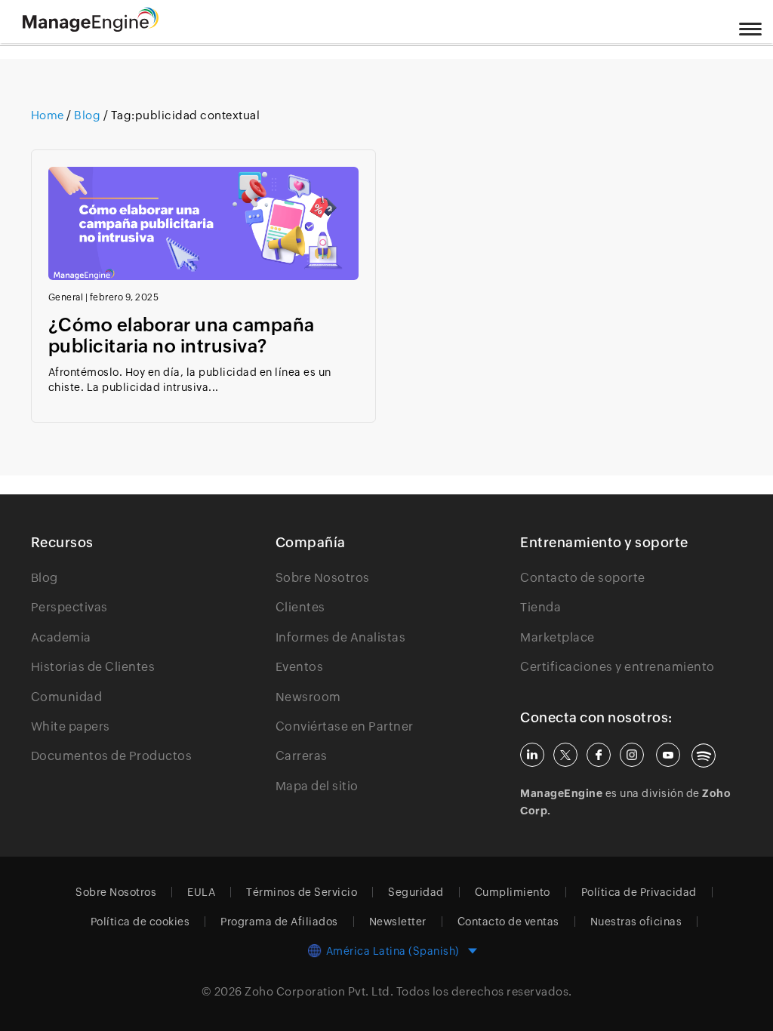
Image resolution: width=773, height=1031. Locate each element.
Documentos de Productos (111, 756)
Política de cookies (140, 921)
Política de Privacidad (639, 892)
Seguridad (416, 892)
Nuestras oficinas (636, 921)
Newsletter (398, 921)
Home (49, 115)
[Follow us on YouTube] (668, 755)
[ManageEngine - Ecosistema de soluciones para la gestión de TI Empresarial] (91, 27)
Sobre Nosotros (323, 578)
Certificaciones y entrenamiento (617, 667)
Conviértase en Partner (345, 726)
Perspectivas (69, 607)
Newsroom (308, 697)
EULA (201, 892)
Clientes (300, 607)
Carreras (302, 756)
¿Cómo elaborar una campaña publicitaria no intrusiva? (181, 335)
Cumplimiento (512, 892)
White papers (70, 726)
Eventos (300, 667)
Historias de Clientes (93, 667)
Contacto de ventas (508, 921)
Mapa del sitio (317, 786)
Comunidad (67, 697)
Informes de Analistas (341, 637)
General (66, 297)
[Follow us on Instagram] (632, 755)
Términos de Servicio (301, 892)
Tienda (540, 607)
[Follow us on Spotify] (703, 755)
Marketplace (557, 637)
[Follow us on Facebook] (599, 755)
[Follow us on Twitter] (565, 755)
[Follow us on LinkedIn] (532, 755)
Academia (61, 637)
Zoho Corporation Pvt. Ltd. (319, 991)
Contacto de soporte (582, 578)
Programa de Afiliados (279, 921)
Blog (87, 115)
